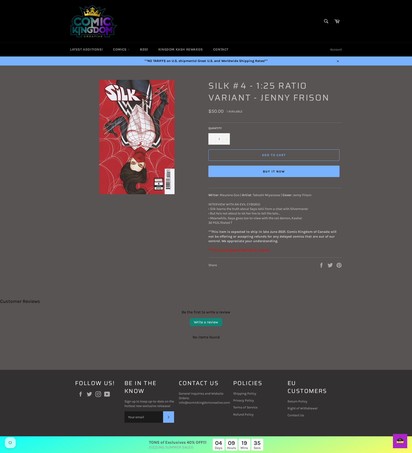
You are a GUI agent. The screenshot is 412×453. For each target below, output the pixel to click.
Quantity (215, 128)
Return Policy (297, 401)
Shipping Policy (244, 394)
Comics (120, 49)
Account (336, 49)
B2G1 (144, 49)
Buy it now (274, 171)
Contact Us (296, 415)
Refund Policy (243, 414)
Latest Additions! (86, 49)
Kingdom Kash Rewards (180, 49)
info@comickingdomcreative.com (204, 403)
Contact (220, 49)
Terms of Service (245, 407)
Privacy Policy (243, 400)
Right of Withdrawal (303, 408)
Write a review (206, 322)
